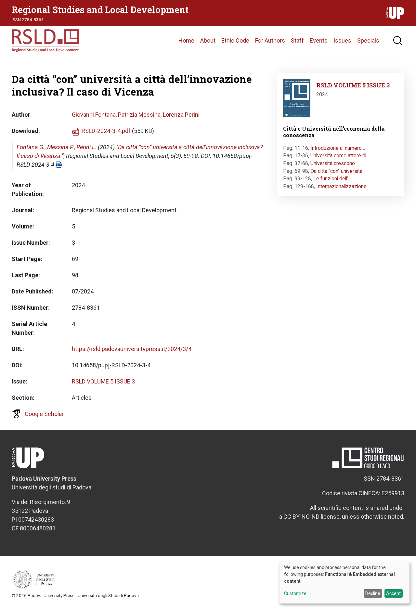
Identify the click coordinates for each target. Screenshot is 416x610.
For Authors (270, 40)
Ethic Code (235, 40)
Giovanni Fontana (94, 114)
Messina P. (60, 147)
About (207, 40)
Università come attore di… (340, 155)
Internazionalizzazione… (343, 186)
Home (186, 40)
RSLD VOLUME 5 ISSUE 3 (103, 381)
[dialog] (345, 582)
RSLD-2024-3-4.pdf (106, 130)
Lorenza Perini (181, 114)
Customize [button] (295, 593)
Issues (342, 40)
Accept (393, 593)
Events (319, 40)
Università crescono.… (334, 163)
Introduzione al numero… (337, 148)
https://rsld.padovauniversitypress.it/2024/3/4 (131, 348)
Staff (297, 40)
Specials (368, 40)
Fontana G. (31, 147)
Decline (372, 593)
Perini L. (86, 147)
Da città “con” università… (338, 171)
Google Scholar (44, 413)
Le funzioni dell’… (332, 178)
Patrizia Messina (139, 114)
